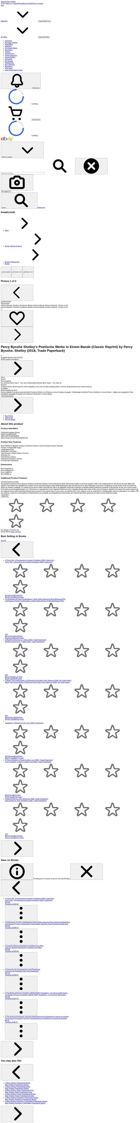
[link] (17, 368)
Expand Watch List (44, 21)
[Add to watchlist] (17, 318)
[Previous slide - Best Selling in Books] (17, 550)
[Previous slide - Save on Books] (17, 888)
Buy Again (8, 50)
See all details (10, 419)
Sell (2, 5)
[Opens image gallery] (1, 309)
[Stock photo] (6, 272)
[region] (70, 304)
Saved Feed (9, 53)
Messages (8, 66)
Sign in (8, 3)
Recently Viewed (11, 42)
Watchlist (8, 46)
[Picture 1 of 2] (17, 272)
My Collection (10, 65)
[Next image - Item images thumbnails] (17, 335)
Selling (7, 52)
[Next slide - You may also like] (17, 1114)
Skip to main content (8, 2)
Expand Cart (36, 119)
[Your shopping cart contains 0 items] (16, 119)
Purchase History (11, 48)
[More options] (21, 913)
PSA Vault (8, 68)
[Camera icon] (17, 182)
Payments (8, 59)
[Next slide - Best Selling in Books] (17, 848)
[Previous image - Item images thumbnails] (17, 293)
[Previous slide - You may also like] (17, 1072)
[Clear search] (91, 166)
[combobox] (22, 173)
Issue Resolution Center (13, 70)
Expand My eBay (44, 37)
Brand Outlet (27, 3)
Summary (8, 41)
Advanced (41, 207)
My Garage (9, 61)
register (16, 3)
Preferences (9, 63)
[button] (19, 200)
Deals (21, 3)
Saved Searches (11, 55)
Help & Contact (37, 3)
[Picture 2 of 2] (28, 272)
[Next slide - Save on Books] (17, 1049)
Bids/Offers (9, 44)
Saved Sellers (10, 57)
